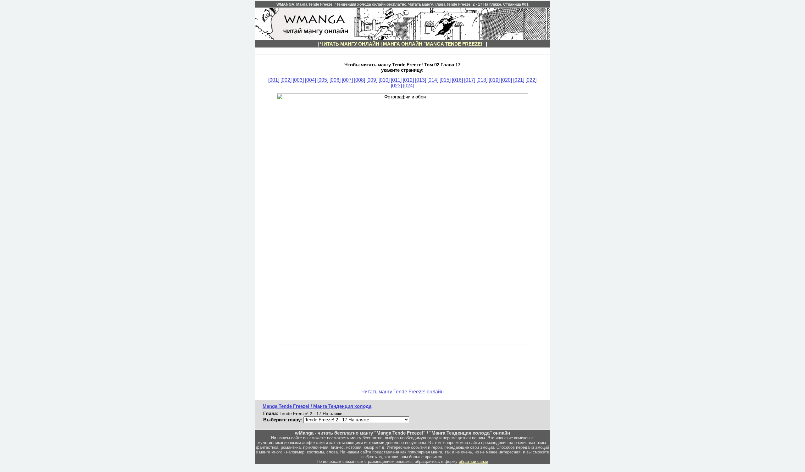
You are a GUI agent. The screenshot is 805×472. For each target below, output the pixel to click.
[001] (273, 80)
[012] (408, 80)
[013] (420, 80)
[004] (310, 80)
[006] (335, 80)
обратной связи (473, 461)
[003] (298, 80)
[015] (445, 80)
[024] (408, 85)
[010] (384, 80)
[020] (506, 80)
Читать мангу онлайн (349, 44)
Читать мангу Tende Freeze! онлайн (402, 391)
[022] (530, 80)
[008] (359, 80)
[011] (396, 80)
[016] (457, 80)
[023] (396, 85)
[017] (469, 80)
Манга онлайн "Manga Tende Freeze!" (434, 44)
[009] (371, 80)
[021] (518, 80)
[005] (322, 80)
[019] (494, 80)
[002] (285, 80)
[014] (432, 80)
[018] (481, 80)
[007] (347, 80)
